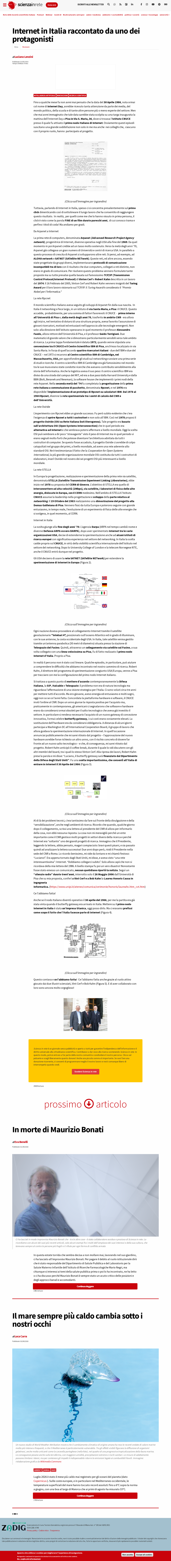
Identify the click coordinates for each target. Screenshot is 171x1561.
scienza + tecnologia (149, 15)
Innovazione (62, 95)
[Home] (27, 5)
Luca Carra (20, 1336)
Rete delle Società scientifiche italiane (19, 15)
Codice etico (44, 1530)
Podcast (40, 15)
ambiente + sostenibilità (112, 15)
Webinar (49, 15)
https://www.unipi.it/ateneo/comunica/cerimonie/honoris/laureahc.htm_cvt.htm (97, 886)
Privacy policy (32, 1530)
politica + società (132, 15)
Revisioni (25, 47)
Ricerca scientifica (77, 95)
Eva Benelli (21, 1142)
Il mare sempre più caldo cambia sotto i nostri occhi (77, 1320)
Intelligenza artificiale (44, 95)
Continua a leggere (85, 1286)
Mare (53, 1470)
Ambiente (38, 1470)
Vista (17, 48)
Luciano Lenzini (23, 57)
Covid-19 (57, 15)
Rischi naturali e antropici (73, 15)
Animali (47, 1470)
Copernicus (40, 1481)
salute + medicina (93, 15)
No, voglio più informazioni (29, 1559)
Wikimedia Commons (50, 1461)
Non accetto (127, 1555)
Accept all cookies (144, 1555)
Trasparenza (55, 1530)
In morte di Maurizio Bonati (58, 1129)
